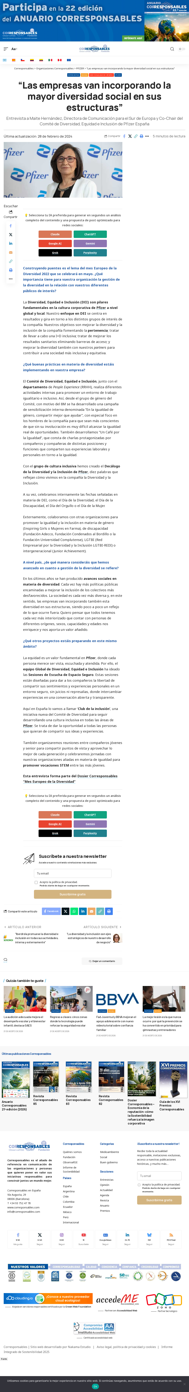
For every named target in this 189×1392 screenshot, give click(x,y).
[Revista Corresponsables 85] (46, 1077)
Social (84, 75)
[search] (172, 49)
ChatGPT (90, 234)
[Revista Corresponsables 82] (111, 1077)
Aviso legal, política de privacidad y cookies (126, 1347)
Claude (55, 234)
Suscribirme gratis (73, 894)
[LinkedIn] (127, 1239)
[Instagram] (61, 1239)
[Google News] (105, 1239)
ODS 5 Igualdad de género (101, 75)
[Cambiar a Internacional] (68, 60)
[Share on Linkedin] (10, 243)
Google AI (55, 243)
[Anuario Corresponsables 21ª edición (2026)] (16, 1080)
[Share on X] (130, 136)
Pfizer (101, 307)
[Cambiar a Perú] (59, 60)
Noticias (9, 1011)
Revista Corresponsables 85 (45, 1100)
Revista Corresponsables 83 (78, 1100)
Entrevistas (73, 75)
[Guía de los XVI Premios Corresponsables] (173, 1080)
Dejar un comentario (103, 961)
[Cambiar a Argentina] (4, 60)
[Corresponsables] (94, 48)
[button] (135, 136)
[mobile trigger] (7, 49)
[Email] (10, 252)
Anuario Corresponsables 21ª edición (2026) (14, 1106)
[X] (39, 1239)
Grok (55, 252)
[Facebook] (17, 1239)
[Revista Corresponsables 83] (78, 1077)
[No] (184, 1384)
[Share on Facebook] (124, 136)
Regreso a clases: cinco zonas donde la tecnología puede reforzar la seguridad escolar (68, 1021)
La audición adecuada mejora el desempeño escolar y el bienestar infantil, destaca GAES (24, 1021)
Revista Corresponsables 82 (111, 1100)
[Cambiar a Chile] (22, 60)
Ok (95, 1386)
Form (4, 1359)
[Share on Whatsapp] (74, 911)
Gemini (90, 243)
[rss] (171, 1239)
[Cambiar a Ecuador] (41, 60)
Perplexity (90, 252)
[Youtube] (83, 1239)
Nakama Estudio (79, 1347)
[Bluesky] (149, 1239)
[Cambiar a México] (50, 60)
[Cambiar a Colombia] (32, 60)
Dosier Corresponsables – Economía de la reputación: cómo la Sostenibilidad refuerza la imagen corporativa (141, 1111)
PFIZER (118, 75)
